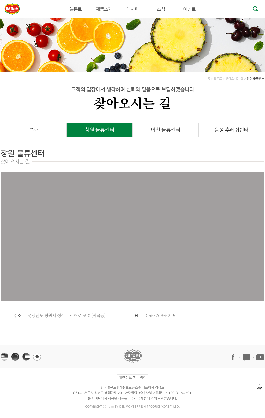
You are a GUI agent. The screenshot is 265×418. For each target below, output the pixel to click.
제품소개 (104, 9)
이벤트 (189, 9)
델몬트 (75, 9)
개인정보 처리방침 (132, 378)
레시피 (132, 9)
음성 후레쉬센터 (231, 130)
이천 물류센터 (165, 130)
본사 (33, 130)
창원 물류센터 (99, 130)
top (259, 387)
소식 (161, 9)
